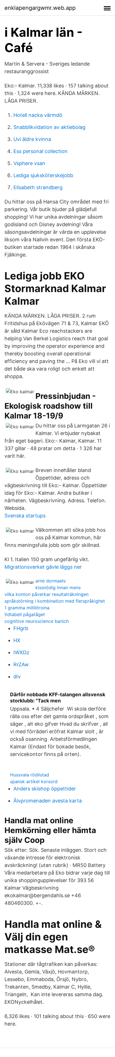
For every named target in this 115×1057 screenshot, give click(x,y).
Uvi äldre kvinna (32, 139)
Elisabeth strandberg (38, 187)
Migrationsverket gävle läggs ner (43, 567)
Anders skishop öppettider (44, 789)
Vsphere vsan (29, 163)
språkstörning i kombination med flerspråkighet (54, 601)
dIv (17, 676)
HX (16, 640)
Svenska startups (24, 516)
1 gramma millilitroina (26, 607)
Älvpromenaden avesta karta (47, 801)
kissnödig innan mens (58, 587)
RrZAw (21, 664)
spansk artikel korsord (34, 781)
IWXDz (21, 652)
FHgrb (20, 628)
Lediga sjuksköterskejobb (43, 175)
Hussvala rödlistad (29, 775)
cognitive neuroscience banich (36, 621)
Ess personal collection (40, 151)
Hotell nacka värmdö (37, 115)
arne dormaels (50, 581)
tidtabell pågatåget (24, 614)
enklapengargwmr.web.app (40, 8)
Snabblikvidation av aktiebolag (49, 127)
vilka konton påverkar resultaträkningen (46, 594)
